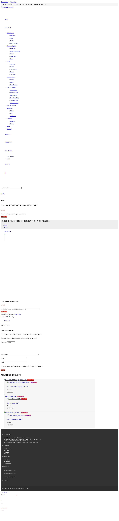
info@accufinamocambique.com (16, 442)
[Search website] (5, 181)
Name (3, 358)
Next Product (7, 231)
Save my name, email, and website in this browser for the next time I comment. (23, 366)
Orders (7, 452)
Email (3, 362)
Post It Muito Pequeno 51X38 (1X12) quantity (12, 214)
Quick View (30, 380)
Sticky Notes (17, 314)
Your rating (4, 342)
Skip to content (4, 2)
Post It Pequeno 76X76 (13, 403)
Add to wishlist (4, 317)
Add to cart (3, 216)
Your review (4, 354)
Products (8, 459)
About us (8, 461)
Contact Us (8, 463)
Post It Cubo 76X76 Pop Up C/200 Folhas (18, 386)
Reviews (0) (7, 320)
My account (8, 448)
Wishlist (7, 450)
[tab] (49, 320)
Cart (7, 453)
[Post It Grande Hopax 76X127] (8, 240)
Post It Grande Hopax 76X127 (15, 419)
